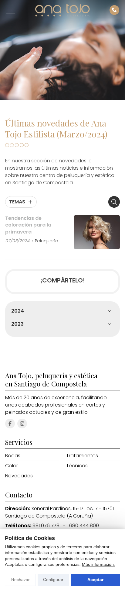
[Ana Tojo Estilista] (62, 10)
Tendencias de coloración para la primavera (28, 225)
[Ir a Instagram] (22, 423)
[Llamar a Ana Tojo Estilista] (114, 10)
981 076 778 (45, 525)
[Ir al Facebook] (10, 423)
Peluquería (46, 241)
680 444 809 (84, 525)
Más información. (98, 564)
